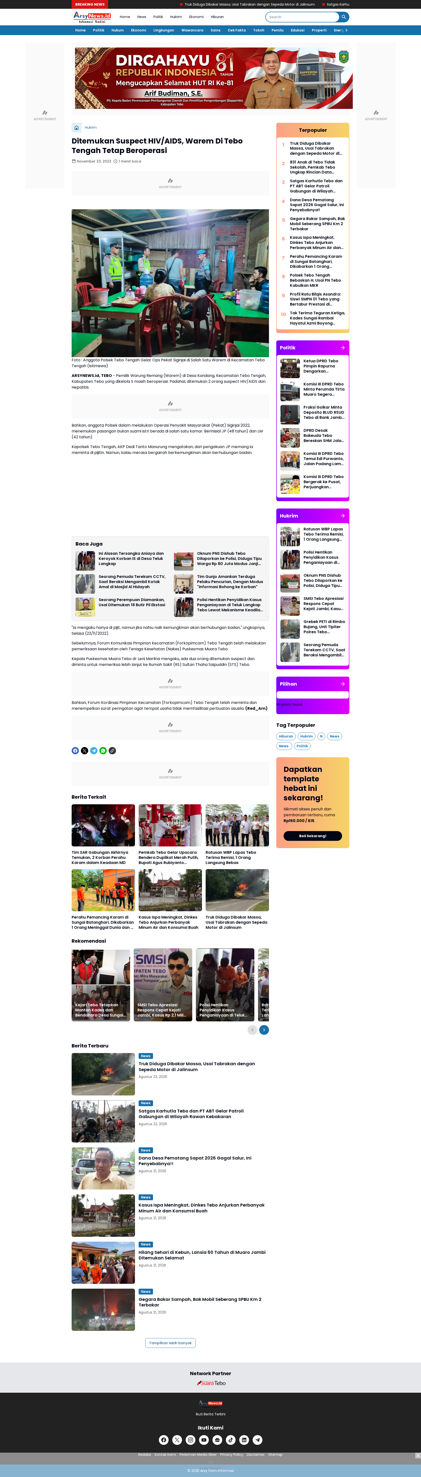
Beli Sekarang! (312, 836)
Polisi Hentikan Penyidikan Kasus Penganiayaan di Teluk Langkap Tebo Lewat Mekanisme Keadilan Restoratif (230, 605)
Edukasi (298, 30)
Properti (319, 30)
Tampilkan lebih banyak (170, 1343)
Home (125, 16)
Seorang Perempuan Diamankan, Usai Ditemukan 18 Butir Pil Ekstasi (132, 602)
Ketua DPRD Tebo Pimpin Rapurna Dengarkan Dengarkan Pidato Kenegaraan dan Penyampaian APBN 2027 (323, 366)
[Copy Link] (112, 750)
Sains (215, 30)
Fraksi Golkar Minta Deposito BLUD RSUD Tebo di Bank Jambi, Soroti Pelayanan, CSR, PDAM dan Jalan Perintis (324, 412)
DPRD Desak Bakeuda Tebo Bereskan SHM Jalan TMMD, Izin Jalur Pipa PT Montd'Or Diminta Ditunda (324, 435)
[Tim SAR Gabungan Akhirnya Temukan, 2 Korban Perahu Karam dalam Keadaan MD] (103, 825)
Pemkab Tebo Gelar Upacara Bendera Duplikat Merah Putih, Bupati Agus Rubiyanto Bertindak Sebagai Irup (169, 857)
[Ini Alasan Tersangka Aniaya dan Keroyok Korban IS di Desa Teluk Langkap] (85, 561)
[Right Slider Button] (344, 30)
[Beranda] (76, 128)
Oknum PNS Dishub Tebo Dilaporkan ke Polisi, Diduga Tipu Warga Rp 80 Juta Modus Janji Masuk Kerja (229, 558)
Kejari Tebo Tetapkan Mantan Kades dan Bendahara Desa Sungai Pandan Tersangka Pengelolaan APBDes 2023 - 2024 (99, 1010)
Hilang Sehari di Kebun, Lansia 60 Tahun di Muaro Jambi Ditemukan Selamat (202, 1255)
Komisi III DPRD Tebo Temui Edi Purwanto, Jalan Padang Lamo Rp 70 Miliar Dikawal (324, 458)
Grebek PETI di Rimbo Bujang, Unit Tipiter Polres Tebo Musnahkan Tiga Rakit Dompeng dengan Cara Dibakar (324, 626)
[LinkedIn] (244, 1440)
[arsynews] (92, 17)
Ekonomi (196, 16)
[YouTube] (204, 1440)
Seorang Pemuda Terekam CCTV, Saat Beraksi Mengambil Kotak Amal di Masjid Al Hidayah (132, 581)
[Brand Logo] (210, 1383)
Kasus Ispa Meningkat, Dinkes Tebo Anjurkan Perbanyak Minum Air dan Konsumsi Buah (168, 922)
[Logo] (211, 1404)
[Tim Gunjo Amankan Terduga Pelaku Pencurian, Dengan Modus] (183, 584)
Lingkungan (163, 30)
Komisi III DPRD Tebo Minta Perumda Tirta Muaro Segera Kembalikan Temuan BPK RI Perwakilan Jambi (324, 389)
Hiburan (217, 16)
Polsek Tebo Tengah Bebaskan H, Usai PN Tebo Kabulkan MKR (315, 280)
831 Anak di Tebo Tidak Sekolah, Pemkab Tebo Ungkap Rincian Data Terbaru (312, 167)
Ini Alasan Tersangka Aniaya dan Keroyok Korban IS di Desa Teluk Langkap (131, 558)
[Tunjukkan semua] (343, 348)
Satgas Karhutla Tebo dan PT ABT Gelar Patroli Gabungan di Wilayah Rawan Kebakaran (342, 4)
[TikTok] (231, 1440)
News (141, 16)
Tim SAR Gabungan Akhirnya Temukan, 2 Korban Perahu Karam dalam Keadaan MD (100, 857)
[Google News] (217, 1440)
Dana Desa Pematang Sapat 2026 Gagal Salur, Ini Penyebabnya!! (195, 1161)
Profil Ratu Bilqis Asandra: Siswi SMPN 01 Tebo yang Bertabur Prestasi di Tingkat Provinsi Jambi (315, 299)
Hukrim (176, 16)
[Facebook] (75, 750)
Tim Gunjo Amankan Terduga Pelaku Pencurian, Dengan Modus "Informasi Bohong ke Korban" (230, 581)
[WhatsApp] (103, 750)
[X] (84, 750)
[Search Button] (344, 17)
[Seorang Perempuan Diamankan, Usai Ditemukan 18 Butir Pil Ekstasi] (85, 607)
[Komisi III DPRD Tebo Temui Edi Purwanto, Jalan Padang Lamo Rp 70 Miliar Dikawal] (290, 461)
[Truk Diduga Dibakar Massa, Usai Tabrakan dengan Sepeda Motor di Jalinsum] (237, 890)
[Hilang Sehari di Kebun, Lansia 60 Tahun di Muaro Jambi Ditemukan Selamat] (103, 1263)
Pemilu (278, 30)
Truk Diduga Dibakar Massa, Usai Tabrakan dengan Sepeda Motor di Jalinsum (192, 4)
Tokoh (258, 30)
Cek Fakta (237, 30)
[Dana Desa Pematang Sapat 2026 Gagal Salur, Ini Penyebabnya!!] (103, 1168)
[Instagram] (190, 1440)
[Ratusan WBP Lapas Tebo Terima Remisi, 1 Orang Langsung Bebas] (237, 825)
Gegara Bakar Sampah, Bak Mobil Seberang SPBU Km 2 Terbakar (200, 1302)
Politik (158, 16)
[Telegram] (93, 750)
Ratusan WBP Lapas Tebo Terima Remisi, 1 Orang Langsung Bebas (231, 857)
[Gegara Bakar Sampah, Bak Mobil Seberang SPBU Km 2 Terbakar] (103, 1310)
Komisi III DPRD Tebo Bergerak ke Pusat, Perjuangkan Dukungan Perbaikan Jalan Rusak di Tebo (324, 481)
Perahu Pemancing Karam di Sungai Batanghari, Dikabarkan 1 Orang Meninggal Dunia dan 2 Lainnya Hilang (103, 922)
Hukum (118, 30)
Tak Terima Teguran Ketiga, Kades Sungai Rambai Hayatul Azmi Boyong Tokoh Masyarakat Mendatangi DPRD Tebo (317, 318)
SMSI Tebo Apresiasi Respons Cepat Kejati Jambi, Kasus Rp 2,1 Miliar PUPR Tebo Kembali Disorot (162, 1010)
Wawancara (192, 30)
